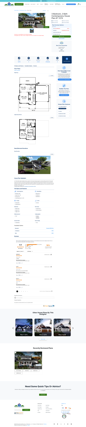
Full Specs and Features (19, 65)
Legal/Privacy (40, 408)
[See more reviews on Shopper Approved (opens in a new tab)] (22, 263)
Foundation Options (28, 65)
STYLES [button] (41, 4)
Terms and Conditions (49, 408)
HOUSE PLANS (27, 4)
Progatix (28, 425)
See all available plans (51, 0)
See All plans (43, 339)
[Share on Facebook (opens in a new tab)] (19, 263)
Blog (62, 405)
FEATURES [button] (51, 4)
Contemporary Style (23, 10)
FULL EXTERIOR (18, 370)
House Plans (16, 10)
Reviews (35, 65)
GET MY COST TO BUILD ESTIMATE (64, 79)
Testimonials (47, 410)
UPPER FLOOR (18, 373)
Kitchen (60, 111)
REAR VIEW (27, 370)
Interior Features (61, 113)
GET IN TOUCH (43, 394)
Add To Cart (62, 36)
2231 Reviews (21, 248)
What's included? (17, 70)
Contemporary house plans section (30, 186)
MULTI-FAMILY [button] (33, 4)
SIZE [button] (37, 4)
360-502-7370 (66, 412)
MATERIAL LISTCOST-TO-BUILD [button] (57, 4)
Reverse (46, 27)
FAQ (38, 410)
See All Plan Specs (66, 61)
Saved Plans (47, 405)
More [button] (63, 4)
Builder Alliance (48, 412)
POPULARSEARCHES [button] (46, 4)
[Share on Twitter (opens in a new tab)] (20, 275)
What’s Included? (61, 38)
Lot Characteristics (62, 106)
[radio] (34, 244)
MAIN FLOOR (35, 370)
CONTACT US (63, 403)
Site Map (39, 412)
